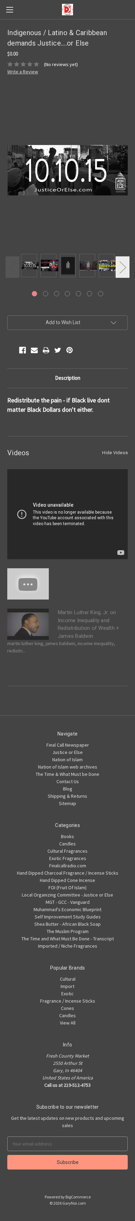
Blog (67, 789)
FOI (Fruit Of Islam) (67, 887)
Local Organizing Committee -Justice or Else (67, 895)
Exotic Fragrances (67, 858)
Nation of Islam (67, 759)
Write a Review (22, 72)
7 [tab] (100, 293)
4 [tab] (67, 293)
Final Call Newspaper (67, 745)
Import (67, 986)
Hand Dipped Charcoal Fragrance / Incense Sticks (67, 873)
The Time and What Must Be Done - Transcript (67, 938)
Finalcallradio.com (67, 865)
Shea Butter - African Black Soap (67, 924)
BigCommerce (78, 1196)
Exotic (67, 993)
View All (67, 1023)
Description (67, 378)
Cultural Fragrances (67, 851)
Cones (67, 1008)
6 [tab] (89, 293)
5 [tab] (78, 293)
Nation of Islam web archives (67, 767)
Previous (12, 267)
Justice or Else (67, 752)
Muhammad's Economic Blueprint (67, 909)
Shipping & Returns (67, 796)
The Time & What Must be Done (67, 774)
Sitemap (67, 803)
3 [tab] (56, 293)
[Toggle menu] (9, 9)
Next (122, 267)
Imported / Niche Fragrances (67, 946)
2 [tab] (45, 293)
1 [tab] (34, 293)
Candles (67, 844)
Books (67, 836)
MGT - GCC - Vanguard (68, 902)
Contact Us (67, 781)
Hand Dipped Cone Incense (67, 880)
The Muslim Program (68, 931)
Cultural (67, 979)
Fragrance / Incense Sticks (67, 1001)
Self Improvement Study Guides (68, 917)
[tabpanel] (29, 266)
